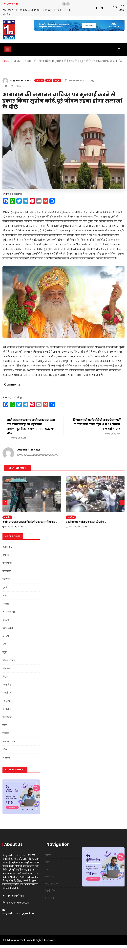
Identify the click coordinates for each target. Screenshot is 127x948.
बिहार (5, 676)
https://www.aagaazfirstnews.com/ (37, 455)
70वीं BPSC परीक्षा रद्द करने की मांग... (86, 522)
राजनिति (6, 709)
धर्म (48, 80)
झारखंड (5, 620)
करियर (6, 579)
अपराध (39, 80)
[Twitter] (102, 8)
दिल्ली (5, 636)
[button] (64, 4)
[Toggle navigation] (7, 49)
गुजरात (5, 603)
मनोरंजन (6, 692)
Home (5, 61)
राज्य (4, 725)
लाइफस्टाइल (9, 741)
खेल (4, 595)
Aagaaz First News (20, 80)
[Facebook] (96, 8)
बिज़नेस (6, 668)
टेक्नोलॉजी (7, 628)
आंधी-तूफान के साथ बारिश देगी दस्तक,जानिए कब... (29, 522)
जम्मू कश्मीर (8, 611)
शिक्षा (4, 749)
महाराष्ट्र (6, 701)
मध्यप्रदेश (6, 684)
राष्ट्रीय (7, 517)
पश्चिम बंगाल (8, 660)
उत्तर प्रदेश (7, 563)
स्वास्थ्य (6, 757)
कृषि (4, 587)
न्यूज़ (57, 80)
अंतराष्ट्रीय (7, 547)
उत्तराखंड (6, 571)
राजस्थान (6, 717)
